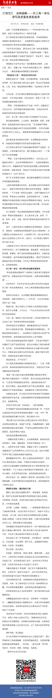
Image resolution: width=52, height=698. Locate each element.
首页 (3, 8)
